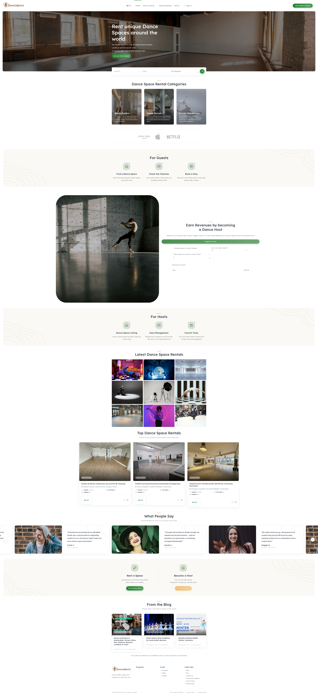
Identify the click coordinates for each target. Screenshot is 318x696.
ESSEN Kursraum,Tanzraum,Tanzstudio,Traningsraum (158, 484)
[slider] (173, 256)
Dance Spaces (148, 6)
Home (138, 6)
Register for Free (210, 241)
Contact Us (189, 676)
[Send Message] (124, 500)
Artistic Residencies (189, 113)
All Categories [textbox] (176, 71)
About (176, 6)
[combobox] (185, 71)
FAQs (180, 655)
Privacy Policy (190, 681)
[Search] (202, 71)
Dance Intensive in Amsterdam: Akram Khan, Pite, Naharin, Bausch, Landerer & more (125, 641)
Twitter (164, 673)
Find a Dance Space (135, 588)
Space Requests (165, 6)
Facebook (165, 670)
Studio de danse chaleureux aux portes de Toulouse (103, 484)
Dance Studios (121, 113)
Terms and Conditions (193, 678)
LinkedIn (164, 676)
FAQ (187, 673)
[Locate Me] (139, 71)
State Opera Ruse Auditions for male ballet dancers (158, 639)
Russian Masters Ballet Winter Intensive (188, 639)
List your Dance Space (121, 56)
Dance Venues (154, 113)
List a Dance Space (183, 588)
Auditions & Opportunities (123, 632)
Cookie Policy (190, 683)
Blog (187, 670)
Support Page (168, 655)
